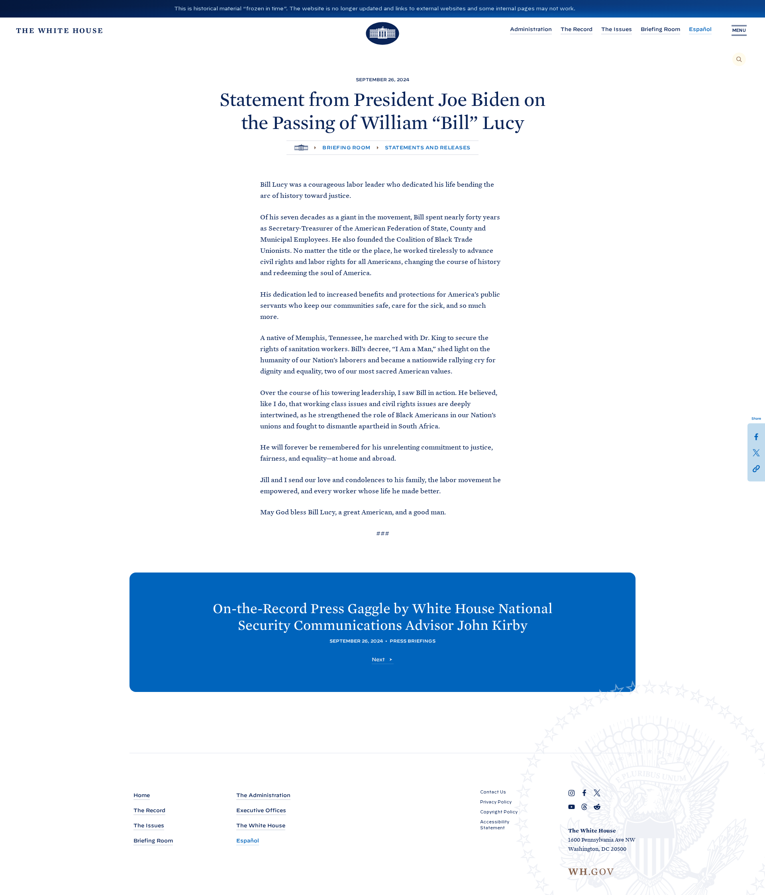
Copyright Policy (499, 811)
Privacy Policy (496, 801)
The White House (260, 826)
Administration (531, 29)
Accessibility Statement (494, 824)
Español (700, 29)
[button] (756, 468)
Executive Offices (261, 810)
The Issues (616, 29)
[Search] (739, 59)
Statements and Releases (428, 147)
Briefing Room (660, 29)
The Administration (263, 795)
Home (141, 795)
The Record (576, 29)
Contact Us (493, 791)
